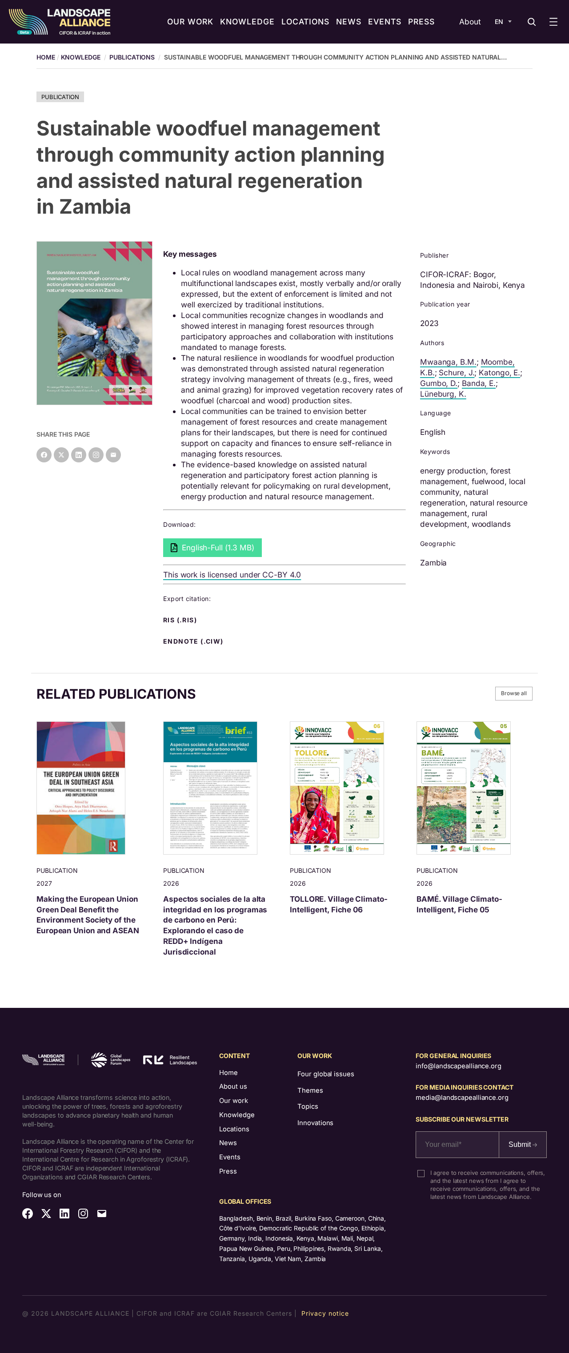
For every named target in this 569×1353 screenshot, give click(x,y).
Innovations (315, 1123)
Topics (307, 1106)
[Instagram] (96, 454)
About (470, 21)
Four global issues (325, 1074)
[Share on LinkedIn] (78, 454)
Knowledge (80, 57)
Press (228, 1171)
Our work (233, 1101)
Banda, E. (479, 383)
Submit (521, 1144)
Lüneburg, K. (443, 393)
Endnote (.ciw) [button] (194, 641)
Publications (132, 57)
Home (228, 1073)
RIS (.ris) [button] (181, 620)
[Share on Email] (113, 454)
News (228, 1143)
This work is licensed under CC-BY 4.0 (232, 574)
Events (229, 1157)
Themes (310, 1090)
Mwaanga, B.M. (448, 361)
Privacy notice (325, 1313)
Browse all (514, 693)
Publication (60, 96)
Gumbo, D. (438, 383)
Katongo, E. (499, 372)
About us (233, 1086)
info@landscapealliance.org (458, 1066)
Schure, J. (456, 372)
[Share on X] (61, 454)
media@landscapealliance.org (462, 1098)
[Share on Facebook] (44, 454)
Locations (234, 1129)
